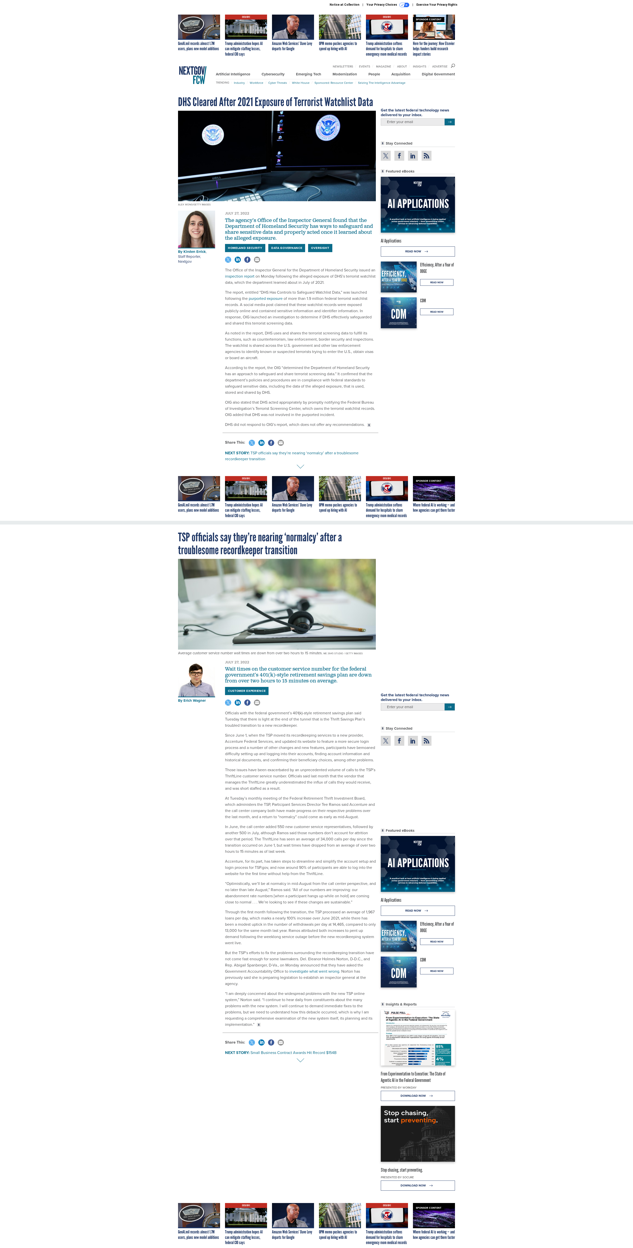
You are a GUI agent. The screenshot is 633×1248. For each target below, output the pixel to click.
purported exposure (265, 298)
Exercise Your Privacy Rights (436, 4)
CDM (423, 301)
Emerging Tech (308, 74)
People (374, 74)
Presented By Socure (397, 1177)
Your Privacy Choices (382, 4)
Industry (239, 83)
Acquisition (400, 74)
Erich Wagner (194, 700)
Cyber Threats (277, 83)
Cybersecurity (273, 74)
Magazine (383, 66)
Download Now (414, 1096)
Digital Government (438, 74)
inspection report (239, 276)
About (402, 66)
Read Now (413, 251)
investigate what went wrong (314, 971)
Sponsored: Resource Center (334, 83)
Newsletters (343, 66)
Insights (419, 66)
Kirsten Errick (194, 251)
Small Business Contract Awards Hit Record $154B (293, 1052)
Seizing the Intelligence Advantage (382, 83)
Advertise (440, 66)
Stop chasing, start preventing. (402, 1170)
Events (364, 66)
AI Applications (391, 241)
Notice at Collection (344, 4)
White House (301, 83)
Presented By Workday (399, 1087)
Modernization (345, 74)
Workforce (256, 83)
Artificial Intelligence (233, 74)
